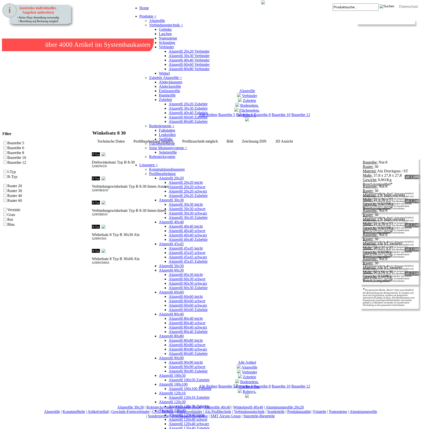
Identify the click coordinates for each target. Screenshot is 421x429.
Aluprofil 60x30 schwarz (188, 283)
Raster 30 (14, 191)
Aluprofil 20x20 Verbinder (189, 51)
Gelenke (165, 29)
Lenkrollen (167, 135)
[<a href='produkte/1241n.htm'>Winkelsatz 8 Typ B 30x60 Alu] (99, 273)
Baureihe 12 (300, 115)
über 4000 (59, 44)
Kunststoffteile (74, 412)
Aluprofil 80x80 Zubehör (188, 121)
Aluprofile (157, 21)
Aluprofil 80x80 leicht (186, 340)
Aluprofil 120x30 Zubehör (189, 406)
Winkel (164, 73)
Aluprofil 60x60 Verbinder (189, 64)
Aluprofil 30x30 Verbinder (189, 56)
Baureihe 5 (15, 143)
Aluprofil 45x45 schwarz (188, 257)
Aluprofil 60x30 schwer (187, 279)
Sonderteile (276, 412)
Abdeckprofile (170, 86)
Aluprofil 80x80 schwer (187, 345)
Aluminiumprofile (363, 412)
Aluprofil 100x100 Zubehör (190, 389)
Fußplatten (167, 130)
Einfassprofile (169, 91)
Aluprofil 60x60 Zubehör (188, 117)
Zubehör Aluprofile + (165, 78)
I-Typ (11, 172)
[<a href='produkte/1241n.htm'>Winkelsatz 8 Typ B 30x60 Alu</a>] (94, 273)
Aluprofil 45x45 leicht (186, 248)
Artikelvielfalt (98, 412)
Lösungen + (148, 165)
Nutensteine (168, 38)
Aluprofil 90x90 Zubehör (188, 371)
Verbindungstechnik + (166, 25)
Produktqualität (299, 412)
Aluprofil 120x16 (172, 393)
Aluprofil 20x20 (171, 178)
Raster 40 (14, 196)
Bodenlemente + (161, 126)
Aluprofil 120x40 (172, 411)
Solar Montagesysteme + (168, 148)
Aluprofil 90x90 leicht (186, 362)
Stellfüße (165, 139)
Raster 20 (14, 186)
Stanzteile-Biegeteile (259, 416)
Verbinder (166, 47)
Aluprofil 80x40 (171, 314)
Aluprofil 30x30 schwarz (188, 213)
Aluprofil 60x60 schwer (187, 301)
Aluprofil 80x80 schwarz (188, 349)
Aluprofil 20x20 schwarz (188, 191)
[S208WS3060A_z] (104, 273)
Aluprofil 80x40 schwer (187, 323)
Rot (10, 219)
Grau (11, 215)
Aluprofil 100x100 (173, 384)
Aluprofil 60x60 (171, 292)
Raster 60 (14, 200)
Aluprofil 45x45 (171, 244)
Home (144, 8)
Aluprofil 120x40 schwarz (189, 424)
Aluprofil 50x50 (171, 266)
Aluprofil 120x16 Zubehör (189, 397)
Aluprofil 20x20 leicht (186, 182)
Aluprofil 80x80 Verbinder (189, 69)
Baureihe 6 (15, 148)
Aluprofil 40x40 (171, 222)
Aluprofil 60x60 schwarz (188, 305)
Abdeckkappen (170, 82)
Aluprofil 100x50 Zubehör (189, 380)
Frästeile (319, 412)
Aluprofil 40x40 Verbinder (189, 60)
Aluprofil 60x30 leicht (186, 275)
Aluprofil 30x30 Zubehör (188, 108)
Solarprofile (168, 152)
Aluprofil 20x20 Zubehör (188, 104)
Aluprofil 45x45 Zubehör (188, 261)
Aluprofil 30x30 (171, 200)
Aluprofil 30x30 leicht (186, 204)
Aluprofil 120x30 (172, 402)
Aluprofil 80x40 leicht (186, 318)
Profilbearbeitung (162, 174)
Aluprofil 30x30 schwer (187, 209)
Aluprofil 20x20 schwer (187, 187)
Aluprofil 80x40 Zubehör (188, 332)
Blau (11, 224)
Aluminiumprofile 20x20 (285, 407)
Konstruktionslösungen (167, 169)
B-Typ (12, 177)
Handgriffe (167, 95)
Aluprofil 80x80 (171, 336)
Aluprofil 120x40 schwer (188, 419)
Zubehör (165, 100)
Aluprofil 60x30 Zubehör (188, 288)
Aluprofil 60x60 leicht (186, 296)
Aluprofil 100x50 (172, 375)
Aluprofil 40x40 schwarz (188, 235)
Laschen (165, 34)
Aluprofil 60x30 (171, 270)
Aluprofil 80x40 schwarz (188, 327)
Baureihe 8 (262, 115)
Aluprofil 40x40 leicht (186, 226)
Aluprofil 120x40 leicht (187, 415)
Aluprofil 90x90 (171, 358)
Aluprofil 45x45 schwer (187, 253)
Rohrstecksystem (162, 157)
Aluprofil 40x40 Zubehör (188, 113)
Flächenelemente (162, 143)
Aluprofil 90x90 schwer (187, 367)
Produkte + (147, 16)
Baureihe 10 (281, 115)
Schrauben (167, 42)
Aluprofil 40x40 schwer (187, 231)
